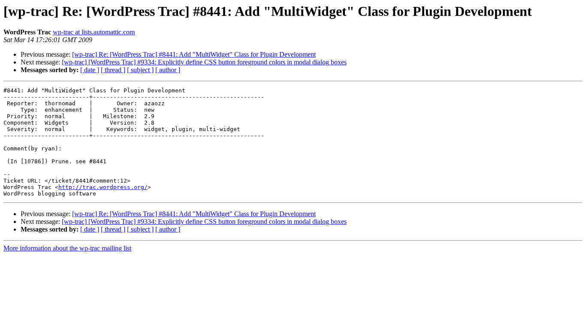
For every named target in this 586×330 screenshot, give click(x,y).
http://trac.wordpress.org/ (103, 187)
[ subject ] (140, 69)
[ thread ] (113, 69)
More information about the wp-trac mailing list (67, 248)
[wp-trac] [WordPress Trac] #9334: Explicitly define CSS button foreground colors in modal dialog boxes (204, 62)
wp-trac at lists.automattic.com (94, 32)
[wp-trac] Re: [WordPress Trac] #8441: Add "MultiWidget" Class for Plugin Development (194, 54)
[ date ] (89, 69)
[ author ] (167, 69)
